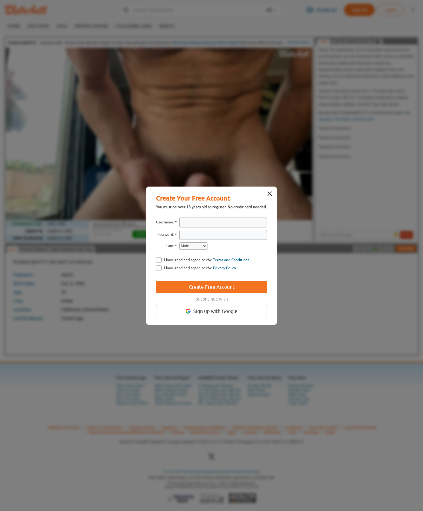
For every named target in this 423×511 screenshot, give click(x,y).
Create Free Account (211, 287)
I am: (170, 246)
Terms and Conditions (231, 260)
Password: (165, 234)
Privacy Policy (224, 268)
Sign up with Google (215, 311)
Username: (165, 222)
